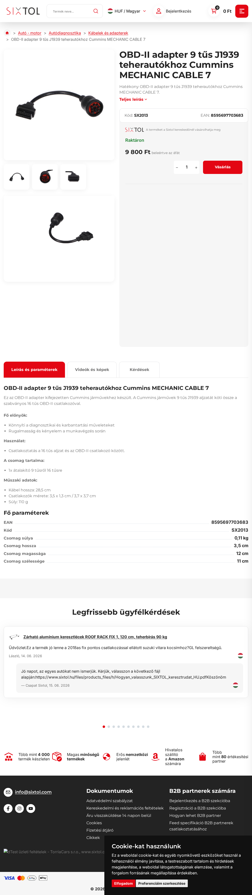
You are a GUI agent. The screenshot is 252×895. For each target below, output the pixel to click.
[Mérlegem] (158, 11)
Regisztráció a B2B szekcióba (197, 808)
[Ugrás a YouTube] (30, 808)
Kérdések (139, 369)
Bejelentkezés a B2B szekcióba (199, 800)
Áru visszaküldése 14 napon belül (118, 815)
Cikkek (93, 837)
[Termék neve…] (75, 11)
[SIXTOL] (23, 11)
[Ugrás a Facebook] (8, 808)
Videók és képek (92, 369)
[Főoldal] (7, 32)
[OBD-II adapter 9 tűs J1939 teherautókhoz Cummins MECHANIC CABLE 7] (59, 104)
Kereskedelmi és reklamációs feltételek (125, 808)
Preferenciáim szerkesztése (161, 883)
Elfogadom (123, 883)
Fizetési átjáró (99, 830)
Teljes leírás (131, 99)
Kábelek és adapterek (108, 32)
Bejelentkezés (178, 11)
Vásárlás (223, 167)
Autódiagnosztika (65, 32)
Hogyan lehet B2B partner (195, 815)
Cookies (94, 823)
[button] (104, 726)
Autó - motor (29, 32)
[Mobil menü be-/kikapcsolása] (241, 11)
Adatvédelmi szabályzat (109, 800)
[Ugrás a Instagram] (19, 808)
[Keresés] (96, 11)
